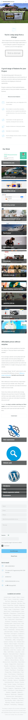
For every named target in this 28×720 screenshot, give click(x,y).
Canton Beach (16, 609)
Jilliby (14, 639)
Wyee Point (20, 700)
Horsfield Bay (8, 639)
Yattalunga (20, 704)
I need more (14, 415)
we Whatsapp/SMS (10, 585)
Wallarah (20, 692)
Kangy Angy (20, 639)
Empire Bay (13, 625)
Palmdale (20, 668)
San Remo (11, 678)
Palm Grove (14, 668)
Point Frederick (12, 674)
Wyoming (7, 702)
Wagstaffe (13, 692)
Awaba (21, 599)
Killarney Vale (20, 641)
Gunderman (21, 633)
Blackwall (13, 603)
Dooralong (14, 621)
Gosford (21, 631)
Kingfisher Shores (18, 645)
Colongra (9, 617)
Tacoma (17, 682)
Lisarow (19, 649)
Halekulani (14, 635)
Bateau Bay (14, 601)
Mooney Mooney (14, 660)
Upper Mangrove (19, 690)
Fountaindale (11, 629)
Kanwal (6, 641)
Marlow (20, 658)
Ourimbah (7, 668)
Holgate (22, 637)
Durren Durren (16, 623)
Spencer (16, 680)
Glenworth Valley (8, 631)
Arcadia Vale (16, 599)
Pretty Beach (20, 674)
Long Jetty (17, 652)
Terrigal (14, 684)
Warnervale (14, 694)
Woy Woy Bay (8, 700)
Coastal (13, 597)
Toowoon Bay (19, 686)
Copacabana (16, 617)
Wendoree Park (10, 696)
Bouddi (16, 605)
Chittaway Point (16, 615)
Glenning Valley (20, 629)
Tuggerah (10, 688)
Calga (9, 609)
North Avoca (13, 666)
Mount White (21, 662)
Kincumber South (9, 645)
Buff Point (17, 607)
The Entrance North (10, 686)
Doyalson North (8, 623)
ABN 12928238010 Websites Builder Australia (10, 712)
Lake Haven (18, 647)
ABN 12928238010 (10, 566)
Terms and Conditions (19, 714)
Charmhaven (13, 613)
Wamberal (7, 694)
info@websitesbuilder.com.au (12, 581)
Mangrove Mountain (18, 656)
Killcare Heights (13, 643)
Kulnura (12, 647)
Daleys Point (11, 619)
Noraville (6, 666)
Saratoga (17, 678)
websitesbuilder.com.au (8, 1)
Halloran (21, 635)
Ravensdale (7, 676)
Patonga (7, 670)
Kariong (11, 641)
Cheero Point (20, 613)
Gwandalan (8, 635)
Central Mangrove (15, 611)
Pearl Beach (13, 670)
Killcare (6, 643)
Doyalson (20, 621)
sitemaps (24, 710)
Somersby (9, 680)
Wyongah (6, 704)
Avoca (9, 599)
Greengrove (14, 633)
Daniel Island (19, 619)
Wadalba (8, 692)
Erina (18, 625)
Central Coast (7, 597)
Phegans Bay (8, 672)
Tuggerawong (17, 688)
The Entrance (20, 684)
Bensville (20, 601)
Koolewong (6, 647)
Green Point (7, 633)
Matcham (7, 660)
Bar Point (7, 601)
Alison (18, 597)
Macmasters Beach (14, 654)
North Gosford (20, 666)
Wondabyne (7, 698)
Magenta (22, 654)
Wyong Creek (19, 702)
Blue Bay (19, 603)
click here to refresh (17, 542)
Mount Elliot (14, 662)
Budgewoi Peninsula (8, 607)
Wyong (13, 702)
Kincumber (20, 643)
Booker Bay (10, 605)
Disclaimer (6, 545)
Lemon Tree (13, 649)
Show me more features (14, 96)
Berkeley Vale (6, 603)
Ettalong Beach (13, 627)
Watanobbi (20, 694)
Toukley (5, 688)
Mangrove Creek (8, 656)
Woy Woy (21, 698)
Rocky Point (15, 676)
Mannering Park (9, 658)
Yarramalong (13, 704)
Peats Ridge (20, 670)
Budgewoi (21, 605)
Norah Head (20, 664)
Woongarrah (14, 698)
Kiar (15, 641)
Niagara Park (12, 664)
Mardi (16, 658)
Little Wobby (11, 652)
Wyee (14, 700)
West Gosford (18, 696)
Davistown (7, 621)
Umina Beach (11, 690)
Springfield (21, 680)
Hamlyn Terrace (8, 637)
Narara (6, 664)
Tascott (9, 684)
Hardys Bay (16, 637)
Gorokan (16, 631)
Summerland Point (9, 682)
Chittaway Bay (7, 615)
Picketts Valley (16, 672)
